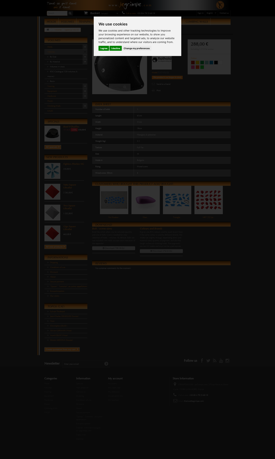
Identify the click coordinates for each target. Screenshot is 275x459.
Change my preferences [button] (137, 48)
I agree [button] (103, 48)
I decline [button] (115, 48)
